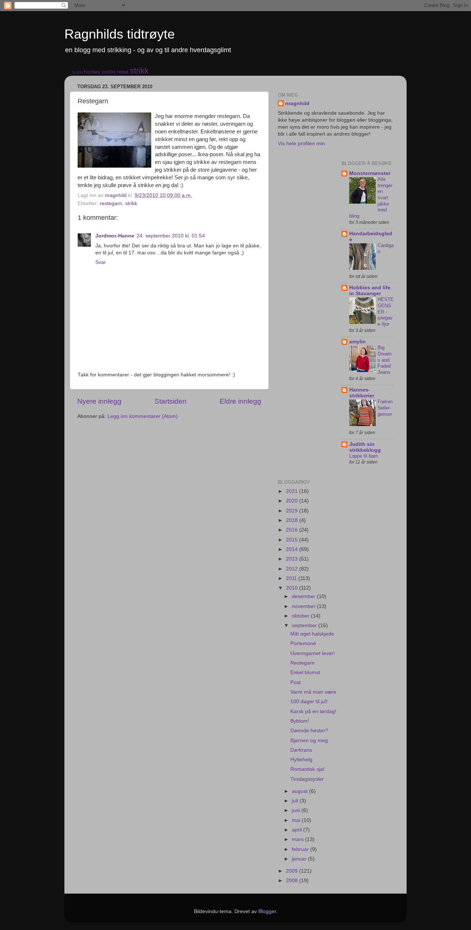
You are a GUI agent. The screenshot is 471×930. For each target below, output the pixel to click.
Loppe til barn (363, 456)
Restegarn (302, 663)
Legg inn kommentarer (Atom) (142, 416)
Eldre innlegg (240, 401)
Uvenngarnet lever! (312, 653)
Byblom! (299, 721)
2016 (292, 530)
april (297, 830)
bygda (77, 72)
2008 (292, 880)
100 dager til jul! (308, 701)
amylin (357, 341)
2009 (292, 871)
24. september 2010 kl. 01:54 (171, 236)
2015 (292, 540)
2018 (292, 520)
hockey (92, 72)
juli (296, 801)
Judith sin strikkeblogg (365, 447)
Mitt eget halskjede (312, 634)
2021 (292, 491)
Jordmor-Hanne (114, 236)
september (305, 625)
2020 (292, 501)
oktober (301, 616)
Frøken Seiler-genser (385, 407)
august (300, 791)
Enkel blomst (305, 672)
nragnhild (297, 103)
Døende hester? (309, 730)
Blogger (267, 911)
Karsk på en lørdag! (313, 711)
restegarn (111, 203)
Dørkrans (301, 750)
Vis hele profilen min (301, 143)
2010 (292, 588)
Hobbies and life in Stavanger (369, 290)
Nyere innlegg (99, 401)
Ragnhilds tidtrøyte (119, 34)
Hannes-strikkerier (361, 392)
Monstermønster (369, 173)
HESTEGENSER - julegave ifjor (386, 312)
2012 (292, 569)
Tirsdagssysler (307, 779)
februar (301, 849)
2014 (292, 549)
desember (304, 596)
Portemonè (303, 643)
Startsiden (171, 401)
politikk (109, 72)
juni (296, 810)
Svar (100, 262)
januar (300, 859)
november (304, 606)
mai (297, 820)
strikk (139, 70)
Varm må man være (313, 692)
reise (122, 72)
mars (298, 839)
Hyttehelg (301, 759)
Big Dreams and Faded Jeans (385, 360)
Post (295, 682)
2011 (292, 578)
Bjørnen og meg (309, 740)
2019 (292, 511)
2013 (292, 559)
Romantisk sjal (307, 769)
